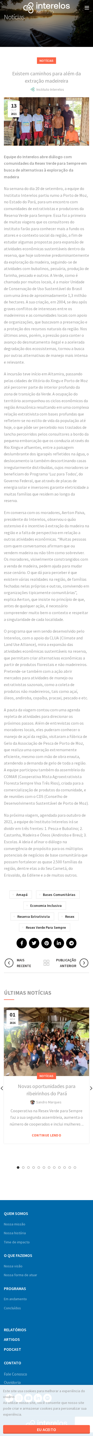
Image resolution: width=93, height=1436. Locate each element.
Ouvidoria (12, 1382)
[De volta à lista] (46, 963)
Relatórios (15, 1329)
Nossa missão (14, 1224)
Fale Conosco (15, 1374)
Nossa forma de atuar (20, 1275)
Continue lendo (46, 1135)
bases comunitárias (59, 894)
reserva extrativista (33, 916)
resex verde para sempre (46, 927)
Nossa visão (13, 1266)
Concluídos (12, 1308)
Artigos (12, 1339)
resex (69, 916)
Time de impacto (17, 1242)
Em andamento (15, 1299)
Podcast (12, 1349)
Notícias (46, 61)
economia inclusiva (46, 905)
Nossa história (15, 1233)
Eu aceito (46, 1429)
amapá (22, 894)
